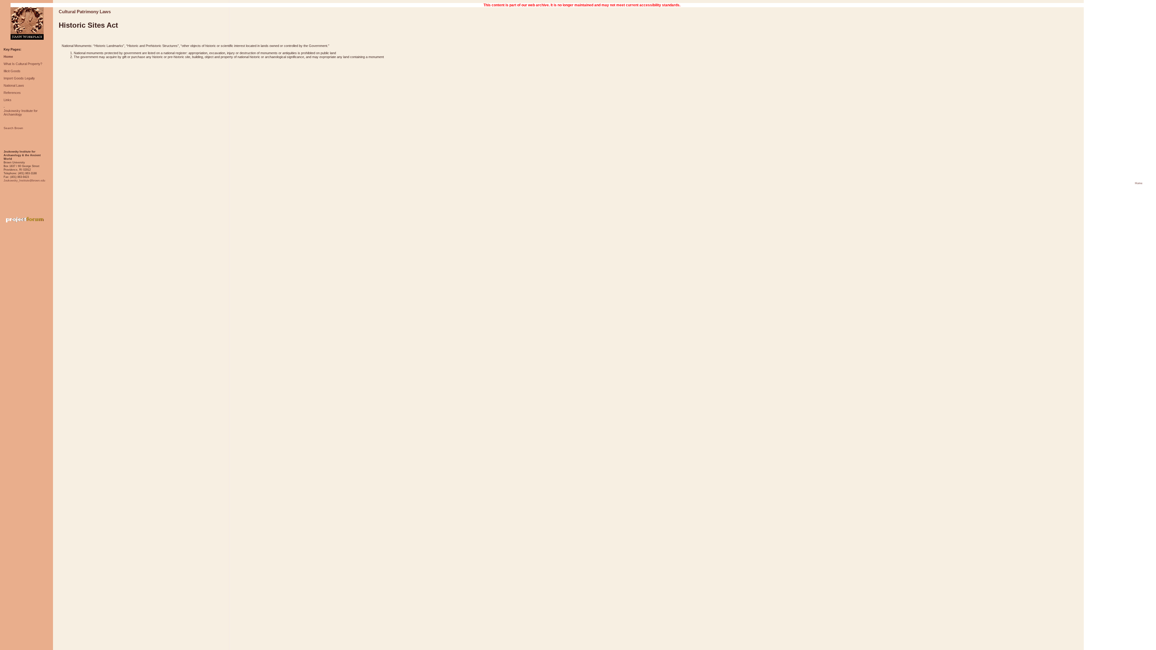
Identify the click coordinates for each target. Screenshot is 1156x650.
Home (8, 56)
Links (7, 100)
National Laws (14, 85)
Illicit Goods (12, 71)
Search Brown (13, 128)
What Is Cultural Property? (23, 64)
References (12, 92)
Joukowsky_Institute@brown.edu (24, 180)
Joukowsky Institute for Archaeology (21, 112)
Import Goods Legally (19, 78)
